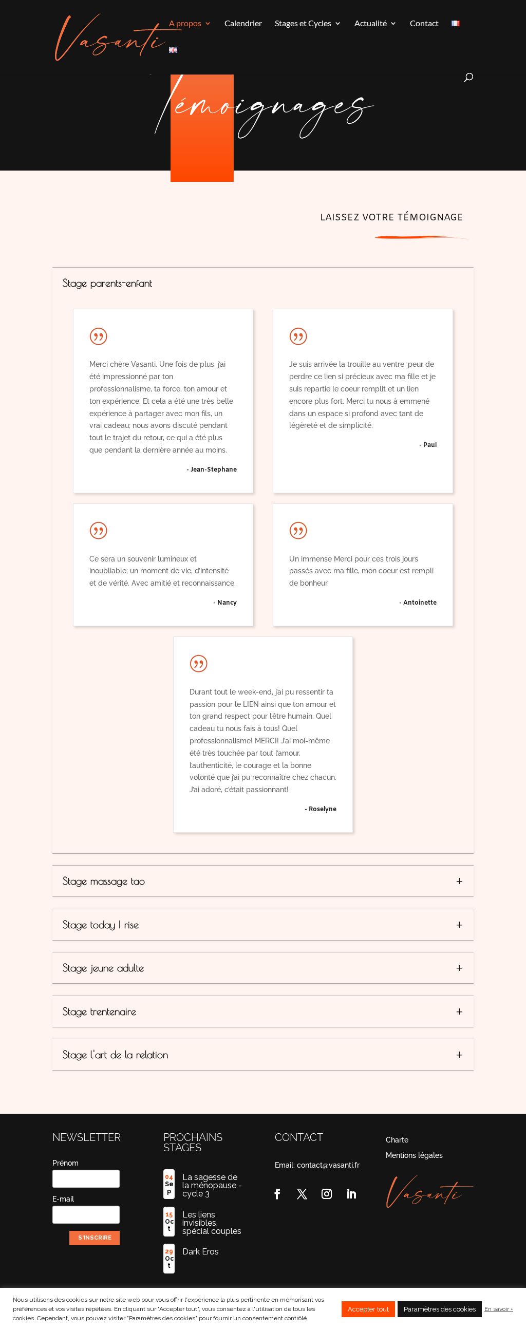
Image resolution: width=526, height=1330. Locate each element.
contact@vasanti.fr (328, 1165)
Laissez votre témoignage (391, 218)
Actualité (370, 24)
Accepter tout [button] (368, 1309)
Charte (397, 1140)
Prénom (65, 1163)
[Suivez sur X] (302, 1194)
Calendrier (243, 24)
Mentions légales (414, 1155)
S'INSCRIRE (94, 1237)
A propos (185, 24)
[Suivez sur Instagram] (326, 1194)
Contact (424, 24)
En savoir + (498, 1309)
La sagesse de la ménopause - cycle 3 (212, 1185)
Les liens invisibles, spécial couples (211, 1223)
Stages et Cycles (303, 24)
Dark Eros (200, 1252)
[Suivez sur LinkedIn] (351, 1194)
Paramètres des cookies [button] (440, 1309)
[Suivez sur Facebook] (277, 1194)
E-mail (63, 1199)
